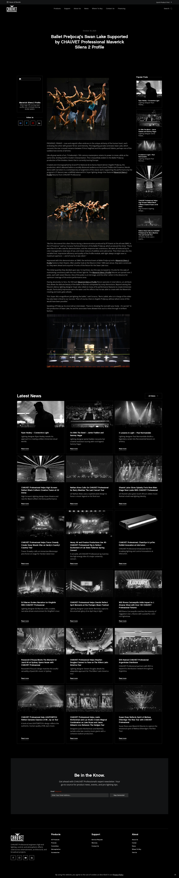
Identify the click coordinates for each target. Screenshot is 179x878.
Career (134, 843)
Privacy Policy (118, 875)
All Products (55, 840)
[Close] (175, 874)
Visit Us (134, 852)
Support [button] (67, 9)
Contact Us (110, 9)
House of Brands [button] (15, 2)
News (86, 9)
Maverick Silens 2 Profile (101, 272)
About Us (77, 9)
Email (56, 791)
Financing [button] (121, 9)
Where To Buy (97, 9)
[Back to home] (12, 8)
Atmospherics (55, 849)
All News (152, 396)
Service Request (97, 840)
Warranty (94, 843)
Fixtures (53, 843)
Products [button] (57, 9)
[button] (168, 8)
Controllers (55, 846)
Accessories (55, 852)
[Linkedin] (39, 123)
